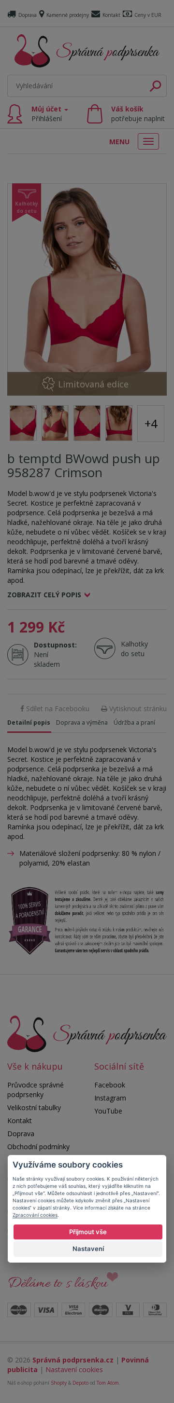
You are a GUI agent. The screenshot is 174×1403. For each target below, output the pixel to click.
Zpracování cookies (35, 1215)
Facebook (109, 1084)
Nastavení (88, 1248)
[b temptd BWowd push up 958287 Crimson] (87, 289)
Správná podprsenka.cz (73, 1359)
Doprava (27, 15)
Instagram (110, 1097)
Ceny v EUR (147, 15)
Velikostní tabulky (34, 1107)
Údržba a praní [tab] (134, 722)
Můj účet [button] (47, 113)
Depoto (80, 1382)
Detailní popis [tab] (28, 722)
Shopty (59, 1382)
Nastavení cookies (74, 1369)
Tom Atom (108, 1382)
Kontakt (111, 15)
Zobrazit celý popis (44, 594)
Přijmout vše (88, 1232)
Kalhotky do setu (134, 648)
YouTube (108, 1110)
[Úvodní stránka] (87, 51)
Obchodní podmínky (38, 1146)
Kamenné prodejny (67, 15)
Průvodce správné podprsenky (35, 1089)
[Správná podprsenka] (87, 1033)
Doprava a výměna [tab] (82, 722)
